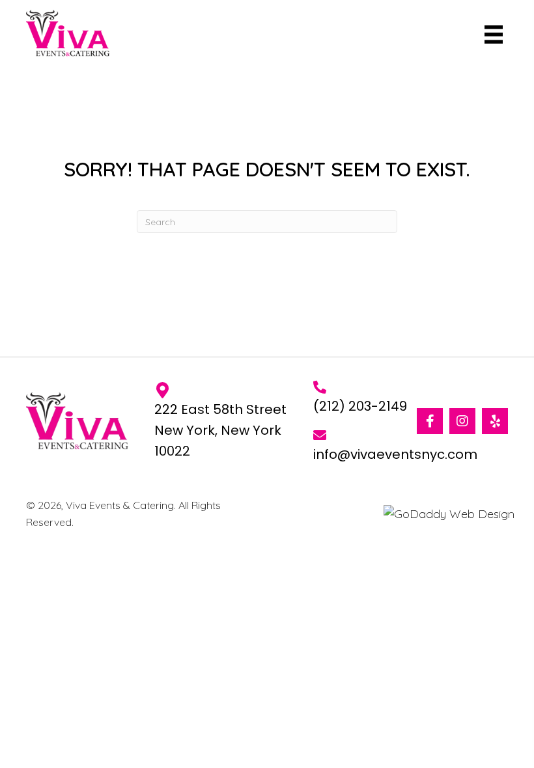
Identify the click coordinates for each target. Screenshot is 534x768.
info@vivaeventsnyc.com (395, 454)
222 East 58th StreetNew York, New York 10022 (220, 430)
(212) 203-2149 (360, 406)
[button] (430, 421)
